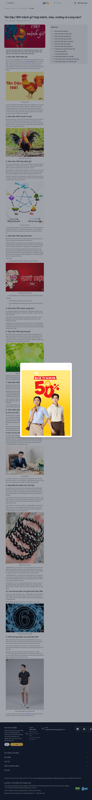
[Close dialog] (68, 365)
